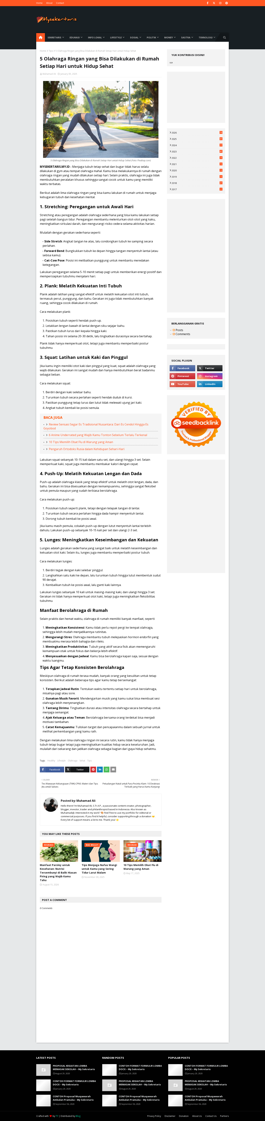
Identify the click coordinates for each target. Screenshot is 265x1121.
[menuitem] (40, 37)
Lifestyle (61, 760)
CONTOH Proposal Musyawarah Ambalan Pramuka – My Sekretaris (73, 1098)
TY (57, 1116)
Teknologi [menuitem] (206, 37)
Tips (51, 50)
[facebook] (207, 3)
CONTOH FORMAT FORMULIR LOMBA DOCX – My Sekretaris (74, 1082)
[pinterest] (226, 3)
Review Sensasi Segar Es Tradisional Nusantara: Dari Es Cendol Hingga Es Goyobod (95, 426)
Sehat (82, 760)
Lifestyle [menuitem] (116, 37)
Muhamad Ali (49, 73)
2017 (197, 189)
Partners (224, 1116)
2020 (197, 170)
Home (39, 2)
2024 (197, 145)
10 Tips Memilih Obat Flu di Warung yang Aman (81, 442)
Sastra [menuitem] (185, 37)
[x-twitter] (214, 3)
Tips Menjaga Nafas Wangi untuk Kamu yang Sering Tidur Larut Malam (99, 868)
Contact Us (211, 1116)
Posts (179, 330)
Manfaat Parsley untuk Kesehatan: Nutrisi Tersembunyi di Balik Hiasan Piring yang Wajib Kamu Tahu (58, 872)
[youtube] (182, 384)
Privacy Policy (154, 1116)
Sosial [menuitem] (134, 37)
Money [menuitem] (168, 37)
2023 (197, 151)
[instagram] (220, 3)
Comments (182, 334)
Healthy (51, 760)
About (49, 2)
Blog (78, 1116)
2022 (197, 157)
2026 (197, 132)
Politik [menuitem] (151, 37)
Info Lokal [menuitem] (95, 37)
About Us (197, 1116)
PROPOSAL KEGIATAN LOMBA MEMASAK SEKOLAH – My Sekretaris (74, 1067)
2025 (197, 139)
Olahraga (72, 760)
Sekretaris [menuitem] (54, 37)
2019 (197, 176)
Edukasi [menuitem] (75, 37)
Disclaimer (170, 1116)
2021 (197, 164)
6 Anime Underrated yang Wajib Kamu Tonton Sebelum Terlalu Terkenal (98, 435)
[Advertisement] (101, 1017)
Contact (60, 2)
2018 (197, 183)
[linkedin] (209, 384)
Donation (184, 1116)
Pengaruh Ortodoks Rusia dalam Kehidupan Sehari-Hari (86, 449)
